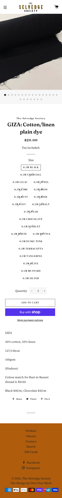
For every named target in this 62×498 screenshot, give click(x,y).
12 (43, 95)
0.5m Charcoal (31, 174)
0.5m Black (31, 167)
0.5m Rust (21, 197)
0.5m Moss (41, 189)
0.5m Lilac (20, 182)
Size (31, 160)
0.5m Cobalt (41, 204)
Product (31, 431)
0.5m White (19, 234)
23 (41, 99)
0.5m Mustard (31, 271)
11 (39, 95)
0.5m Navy (19, 204)
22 (38, 99)
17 (20, 99)
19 (27, 99)
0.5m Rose (41, 197)
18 (24, 99)
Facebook (33, 462)
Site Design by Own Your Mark (31, 483)
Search (31, 446)
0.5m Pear (31, 211)
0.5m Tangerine (31, 256)
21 (34, 99)
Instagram (32, 468)
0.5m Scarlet (31, 226)
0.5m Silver (31, 278)
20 (31, 99)
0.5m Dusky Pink (31, 241)
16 (57, 95)
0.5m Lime (21, 189)
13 (46, 95)
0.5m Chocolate (31, 219)
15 (53, 95)
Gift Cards (31, 452)
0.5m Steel (41, 182)
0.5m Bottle (41, 234)
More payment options (30, 320)
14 (50, 95)
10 (36, 95)
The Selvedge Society (36, 478)
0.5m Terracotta (31, 248)
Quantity (21, 291)
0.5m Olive (30, 263)
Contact (31, 441)
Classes (31, 436)
